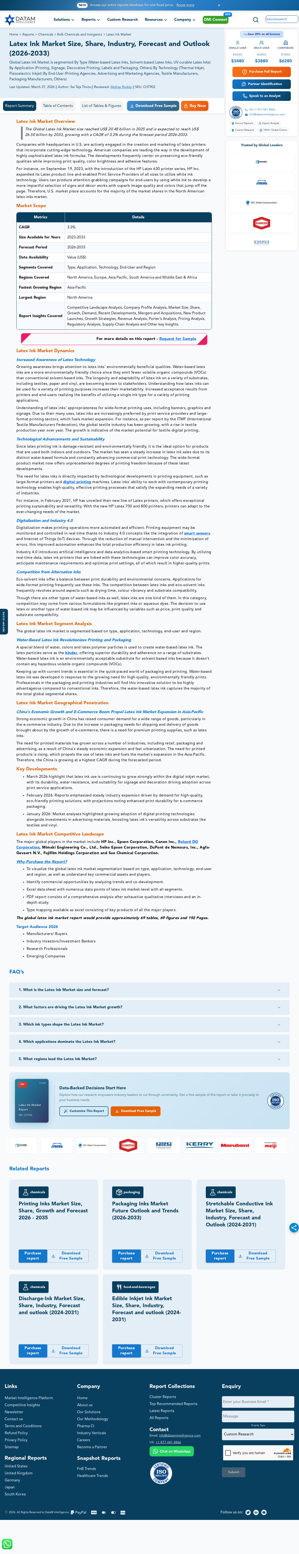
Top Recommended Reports (173, 1404)
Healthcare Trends (92, 1476)
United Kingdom (19, 1473)
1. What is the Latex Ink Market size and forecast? (64, 990)
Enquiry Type (258, 1425)
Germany (12, 1480)
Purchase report (33, 1256)
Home (13, 34)
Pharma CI (85, 1426)
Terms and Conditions (23, 1426)
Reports (28, 34)
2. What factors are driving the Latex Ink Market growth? (70, 1007)
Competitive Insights (22, 1405)
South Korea (15, 1494)
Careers (83, 1440)
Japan (10, 1487)
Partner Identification (265, 84)
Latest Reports (162, 1411)
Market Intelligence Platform (29, 1398)
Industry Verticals (91, 1433)
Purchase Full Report (265, 71)
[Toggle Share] (294, 1227)
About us (85, 1405)
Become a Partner (92, 1447)
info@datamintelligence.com (267, 114)
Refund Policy (16, 1433)
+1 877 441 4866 (168, 1442)
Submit (233, 1472)
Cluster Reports (163, 1397)
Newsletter (14, 1412)
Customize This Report (86, 1111)
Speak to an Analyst (265, 96)
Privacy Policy (16, 1440)
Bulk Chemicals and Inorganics (79, 34)
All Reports (159, 1418)
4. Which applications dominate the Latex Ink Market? (67, 1042)
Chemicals (45, 34)
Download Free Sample (137, 1111)
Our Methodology (92, 1419)
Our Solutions (88, 1412)
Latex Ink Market (118, 34)
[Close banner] (219, 5)
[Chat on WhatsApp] (172, 1452)
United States (16, 1466)
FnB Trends (86, 1469)
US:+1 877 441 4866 (262, 109)
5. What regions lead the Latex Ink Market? (58, 1059)
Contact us (14, 1419)
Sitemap (12, 1447)
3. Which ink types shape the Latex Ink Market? (61, 1025)
